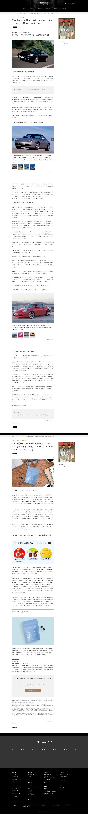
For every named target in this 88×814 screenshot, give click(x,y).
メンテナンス (14, 796)
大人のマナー (30, 791)
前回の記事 (14, 76)
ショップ (29, 799)
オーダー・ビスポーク (16, 788)
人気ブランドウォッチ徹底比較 (50, 791)
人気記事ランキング (64, 776)
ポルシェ (13, 423)
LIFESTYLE (39, 8)
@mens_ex (43, 745)
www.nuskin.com (38, 684)
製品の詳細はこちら (32, 690)
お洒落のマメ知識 (15, 790)
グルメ (29, 779)
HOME (13, 13)
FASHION (24, 8)
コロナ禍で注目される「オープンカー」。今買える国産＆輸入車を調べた (32, 415)
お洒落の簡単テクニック (16, 779)
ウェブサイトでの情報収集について (56, 805)
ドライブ (45, 782)
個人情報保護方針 (44, 805)
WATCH (31, 8)
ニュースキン (14, 723)
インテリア (30, 785)
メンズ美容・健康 (24, 436)
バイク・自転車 (47, 779)
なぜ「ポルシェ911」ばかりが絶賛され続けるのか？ (32, 89)
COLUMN (55, 8)
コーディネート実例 (15, 774)
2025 (61, 782)
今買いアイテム (15, 776)
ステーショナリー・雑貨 (32, 787)
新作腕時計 (46, 790)
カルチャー (30, 782)
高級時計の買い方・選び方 (49, 793)
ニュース (13, 782)
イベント (13, 785)
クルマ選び (23, 13)
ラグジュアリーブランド (16, 787)
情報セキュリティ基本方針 (33, 805)
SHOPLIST (62, 787)
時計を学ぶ (46, 788)
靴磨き (13, 791)
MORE (67, 43)
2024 (61, 784)
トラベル (29, 776)
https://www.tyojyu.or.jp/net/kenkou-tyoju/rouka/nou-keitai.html (24, 704)
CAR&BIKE (47, 8)
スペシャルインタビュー (64, 774)
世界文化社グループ (26, 806)
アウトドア (30, 790)
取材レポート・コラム (16, 793)
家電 (29, 788)
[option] (33, 144)
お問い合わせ (68, 805)
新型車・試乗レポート (48, 774)
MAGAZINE (63, 8)
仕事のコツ (30, 793)
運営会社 (24, 805)
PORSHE (17, 423)
